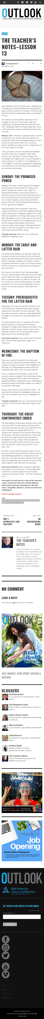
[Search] (4, 2)
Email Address (9, 913)
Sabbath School (7, 503)
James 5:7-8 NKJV (16, 147)
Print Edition (7, 993)
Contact (5, 989)
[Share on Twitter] (33, 63)
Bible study (5, 500)
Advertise (6, 997)
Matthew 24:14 (7, 185)
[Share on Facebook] (29, 63)
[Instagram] (22, 2)
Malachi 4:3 (9, 440)
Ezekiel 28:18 (23, 430)
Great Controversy (16, 500)
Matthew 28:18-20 (34, 211)
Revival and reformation (31, 500)
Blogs (4, 33)
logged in (14, 602)
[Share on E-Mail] (40, 63)
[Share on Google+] (36, 63)
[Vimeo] (31, 2)
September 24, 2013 (8, 66)
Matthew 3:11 (36, 365)
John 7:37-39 (25, 263)
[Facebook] (18, 2)
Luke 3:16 (8, 367)
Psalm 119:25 (37, 327)
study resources (18, 503)
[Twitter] (27, 2)
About (4, 985)
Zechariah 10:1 (7, 327)
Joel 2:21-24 (28, 279)
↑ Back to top (22, 1016)
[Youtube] (35, 2)
